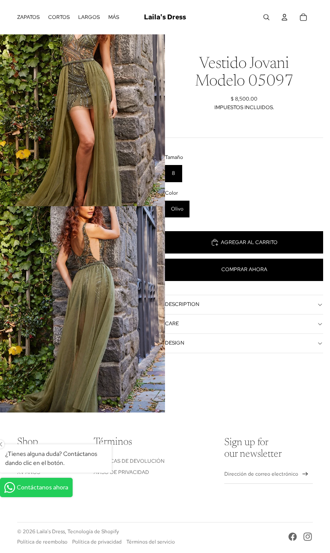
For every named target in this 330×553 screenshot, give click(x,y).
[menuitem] (113, 17)
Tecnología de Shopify (93, 531)
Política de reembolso (42, 541)
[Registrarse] (305, 474)
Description (182, 304)
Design (174, 342)
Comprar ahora (244, 269)
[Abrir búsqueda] (266, 17)
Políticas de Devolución (129, 461)
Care (172, 323)
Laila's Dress (51, 531)
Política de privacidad (97, 541)
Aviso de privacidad (121, 472)
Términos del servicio (150, 541)
